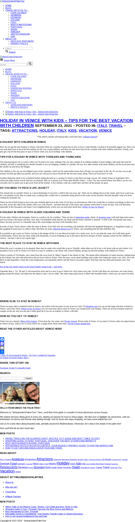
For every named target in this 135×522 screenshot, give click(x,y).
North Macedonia (21, 24)
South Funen (56, 467)
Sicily (48, 467)
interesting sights (83, 217)
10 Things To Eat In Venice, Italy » (14, 358)
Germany (16, 17)
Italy (13, 22)
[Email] (67, 348)
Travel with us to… (17, 10)
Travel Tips (114, 468)
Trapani (99, 467)
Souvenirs (67, 467)
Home (8, 5)
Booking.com (91, 306)
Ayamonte (57, 460)
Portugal (16, 27)
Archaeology (30, 459)
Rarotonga (114, 464)
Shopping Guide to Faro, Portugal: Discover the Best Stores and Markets (50, 441)
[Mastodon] (67, 343)
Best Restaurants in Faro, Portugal (27, 443)
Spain (14, 29)
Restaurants (9, 467)
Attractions (24, 130)
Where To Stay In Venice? (93, 207)
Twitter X (13, 368)
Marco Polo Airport (28, 321)
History (52, 463)
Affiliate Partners (90, 137)
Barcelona (65, 460)
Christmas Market (94, 459)
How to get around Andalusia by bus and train (33, 448)
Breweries (73, 460)
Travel (116, 126)
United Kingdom (20, 34)
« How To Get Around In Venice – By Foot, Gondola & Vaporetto (27, 355)
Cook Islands (18, 13)
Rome (30, 468)
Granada (29, 464)
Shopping (39, 467)
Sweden (15, 32)
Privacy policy (19, 43)
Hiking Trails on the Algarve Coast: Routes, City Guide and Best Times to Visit (52, 438)
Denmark (16, 15)
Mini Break (100, 464)
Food (13, 463)
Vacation (88, 130)
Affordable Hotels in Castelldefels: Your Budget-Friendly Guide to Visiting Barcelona (59, 446)
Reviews (23, 467)
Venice (105, 130)
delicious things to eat (62, 229)
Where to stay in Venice (31, 309)
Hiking (36, 463)
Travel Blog (10, 492)
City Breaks (106, 459)
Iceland (15, 20)
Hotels (73, 464)
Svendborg (85, 468)
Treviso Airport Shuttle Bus (79, 323)
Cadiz (86, 460)
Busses (80, 460)
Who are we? (11, 487)
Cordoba (125, 459)
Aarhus (2, 459)
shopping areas (104, 217)
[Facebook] (67, 339)
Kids (72, 130)
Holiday (47, 130)
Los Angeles (91, 464)
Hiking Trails (43, 464)
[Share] (67, 352)
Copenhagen (116, 459)
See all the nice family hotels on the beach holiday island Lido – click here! (31, 267)
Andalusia (17, 459)
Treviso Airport (70, 321)
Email (27, 368)
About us (10, 39)
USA (13, 36)
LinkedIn (21, 368)
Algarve (8, 460)
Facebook (4, 368)
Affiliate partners (22, 41)
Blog (8, 8)
